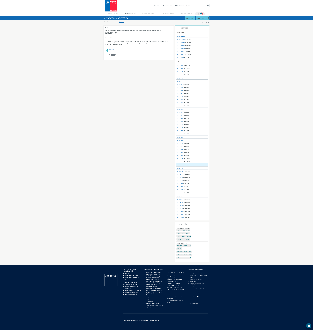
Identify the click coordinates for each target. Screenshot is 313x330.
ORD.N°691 (180, 96)
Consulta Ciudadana (172, 295)
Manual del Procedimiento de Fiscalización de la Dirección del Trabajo (198, 275)
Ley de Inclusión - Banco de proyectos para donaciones (174, 278)
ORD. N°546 (180, 214)
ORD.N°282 (180, 146)
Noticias (159, 6)
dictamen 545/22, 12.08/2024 (184, 236)
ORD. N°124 (180, 174)
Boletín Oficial (193, 281)
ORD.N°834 (180, 87)
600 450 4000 (126, 319)
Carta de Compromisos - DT (197, 287)
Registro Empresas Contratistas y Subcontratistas (154, 293)
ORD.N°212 (180, 69)
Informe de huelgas (151, 286)
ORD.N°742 (180, 93)
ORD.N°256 (180, 149)
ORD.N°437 (180, 137)
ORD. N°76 (180, 180)
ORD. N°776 (180, 196)
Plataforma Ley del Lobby (131, 292)
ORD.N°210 (180, 65)
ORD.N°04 (179, 84)
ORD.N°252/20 (181, 36)
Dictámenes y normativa (148, 13)
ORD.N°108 (180, 75)
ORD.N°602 (180, 106)
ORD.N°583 (180, 112)
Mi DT (200, 13)
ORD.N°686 (180, 100)
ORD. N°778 (180, 199)
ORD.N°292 (180, 143)
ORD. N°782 (180, 202)
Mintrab (127, 273)
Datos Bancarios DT (172, 293)
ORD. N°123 (180, 177)
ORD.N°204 (180, 162)
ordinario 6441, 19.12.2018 (183, 233)
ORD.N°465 (180, 131)
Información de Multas (152, 303)
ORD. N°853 (180, 193)
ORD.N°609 (180, 103)
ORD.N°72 (179, 81)
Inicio (105, 21)
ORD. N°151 (180, 171)
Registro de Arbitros (151, 298)
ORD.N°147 (180, 72)
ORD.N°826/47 (181, 45)
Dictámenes (180, 32)
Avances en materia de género (175, 287)
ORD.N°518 (180, 121)
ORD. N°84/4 (180, 58)
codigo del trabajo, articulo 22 (184, 251)
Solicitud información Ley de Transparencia (132, 287)
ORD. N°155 (180, 168)
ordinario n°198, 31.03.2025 (183, 230)
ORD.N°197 (180, 159)
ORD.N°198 (111, 50)
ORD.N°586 (180, 109)
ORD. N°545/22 (181, 51)
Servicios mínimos (151, 296)
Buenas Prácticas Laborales (153, 272)
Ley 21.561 (179, 248)
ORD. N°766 (180, 205)
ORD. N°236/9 (180, 55)
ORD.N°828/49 (181, 42)
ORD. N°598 (180, 211)
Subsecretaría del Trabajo (132, 275)
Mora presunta (171, 276)
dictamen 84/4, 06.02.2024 (183, 239)
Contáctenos (180, 6)
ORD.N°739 (180, 90)
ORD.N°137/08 (181, 39)
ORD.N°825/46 (181, 48)
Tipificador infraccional (196, 279)
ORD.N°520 (180, 118)
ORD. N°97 (180, 183)
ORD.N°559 (180, 115)
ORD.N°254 (180, 152)
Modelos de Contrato (195, 272)
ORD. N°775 (180, 208)
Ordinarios (121, 21)
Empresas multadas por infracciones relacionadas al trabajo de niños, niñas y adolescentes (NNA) (154, 282)
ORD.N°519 (180, 127)
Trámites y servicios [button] (113, 13)
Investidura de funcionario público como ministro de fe (154, 289)
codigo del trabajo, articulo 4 (184, 245)
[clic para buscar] (208, 5)
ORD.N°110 (180, 78)
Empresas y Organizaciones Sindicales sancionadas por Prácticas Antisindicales (153, 275)
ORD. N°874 (180, 187)
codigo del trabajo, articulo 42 (184, 254)
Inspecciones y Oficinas (128, 320)
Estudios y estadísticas (186, 13)
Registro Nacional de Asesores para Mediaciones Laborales (175, 273)
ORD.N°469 (180, 134)
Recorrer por (189, 18)
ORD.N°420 (180, 140)
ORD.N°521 (180, 124)
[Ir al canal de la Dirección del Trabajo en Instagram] (206, 296)
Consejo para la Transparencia (133, 290)
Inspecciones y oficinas (167, 13)
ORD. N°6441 (180, 218)
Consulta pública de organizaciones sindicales (174, 282)
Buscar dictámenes (202, 18)
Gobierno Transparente (131, 284)
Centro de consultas (130, 13)
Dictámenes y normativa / (112, 21)
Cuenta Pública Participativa (197, 289)
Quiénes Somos (168, 6)
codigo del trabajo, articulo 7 (184, 258)
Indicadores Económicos (173, 285)
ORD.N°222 (180, 155)
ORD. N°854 (180, 190)
